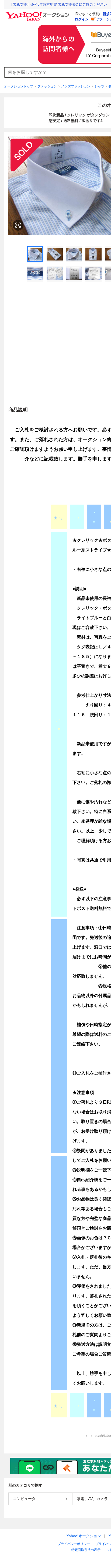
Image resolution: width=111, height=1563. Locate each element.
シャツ (99, 86)
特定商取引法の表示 (85, 1550)
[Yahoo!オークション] (38, 13)
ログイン (82, 19)
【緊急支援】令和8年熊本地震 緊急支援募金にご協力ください (58, 4)
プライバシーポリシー (74, 1544)
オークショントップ (18, 86)
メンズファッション (75, 86)
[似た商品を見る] (18, 225)
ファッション (47, 86)
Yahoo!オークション (84, 1536)
